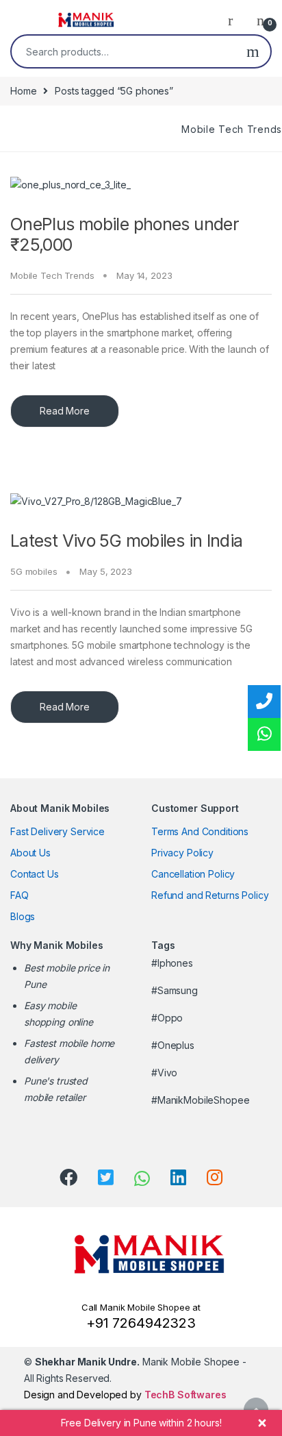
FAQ (19, 895)
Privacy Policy (182, 852)
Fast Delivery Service (57, 831)
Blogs (22, 916)
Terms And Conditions (199, 831)
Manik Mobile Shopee (137, 1361)
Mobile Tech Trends (231, 129)
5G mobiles (33, 571)
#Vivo (164, 1072)
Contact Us (34, 874)
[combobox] (123, 51)
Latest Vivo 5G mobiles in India (126, 540)
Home (23, 91)
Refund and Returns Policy (210, 895)
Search (252, 51)
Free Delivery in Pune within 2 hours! (141, 1422)
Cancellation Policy (193, 874)
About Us (30, 852)
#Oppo (167, 1018)
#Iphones (172, 963)
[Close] (262, 1423)
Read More (65, 411)
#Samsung (174, 990)
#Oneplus (172, 1045)
